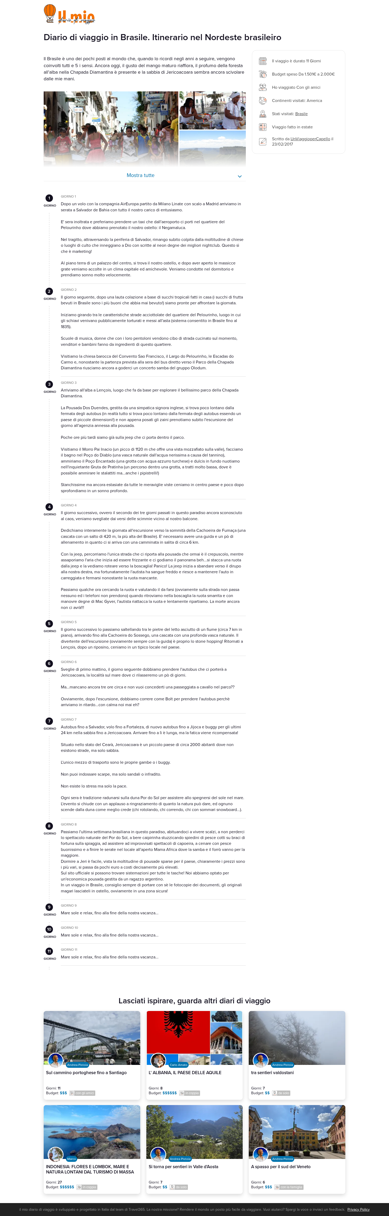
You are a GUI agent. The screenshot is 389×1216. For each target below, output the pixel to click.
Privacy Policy (358, 1209)
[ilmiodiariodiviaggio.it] (70, 14)
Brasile (301, 114)
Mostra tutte (141, 175)
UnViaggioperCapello (310, 139)
